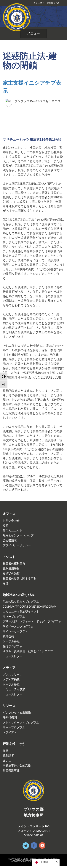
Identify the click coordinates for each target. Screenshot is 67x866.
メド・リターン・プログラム (21, 722)
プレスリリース (12, 674)
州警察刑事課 (11, 770)
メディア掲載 (11, 679)
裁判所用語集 (11, 568)
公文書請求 (10, 540)
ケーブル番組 (11, 641)
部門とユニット (12, 530)
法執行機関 (10, 717)
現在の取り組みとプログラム (21, 601)
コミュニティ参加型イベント (47, 3)
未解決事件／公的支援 (17, 765)
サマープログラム (14, 616)
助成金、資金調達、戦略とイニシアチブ (28, 651)
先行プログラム (12, 646)
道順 (5, 525)
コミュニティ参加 (14, 689)
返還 (5, 583)
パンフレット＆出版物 (17, 712)
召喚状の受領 (11, 573)
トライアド (10, 732)
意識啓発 (8, 636)
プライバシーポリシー (17, 545)
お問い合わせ (11, 520)
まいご (7, 760)
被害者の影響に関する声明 (19, 578)
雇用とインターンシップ (18, 535)
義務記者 (8, 755)
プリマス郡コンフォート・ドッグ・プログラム (32, 621)
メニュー (33, 33)
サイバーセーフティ (15, 631)
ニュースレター (12, 656)
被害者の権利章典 (14, 563)
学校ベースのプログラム (18, 626)
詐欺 (5, 750)
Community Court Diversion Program (29, 606)
